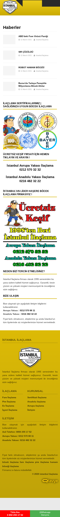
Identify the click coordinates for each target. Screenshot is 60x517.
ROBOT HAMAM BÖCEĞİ (31, 67)
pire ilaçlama (42, 462)
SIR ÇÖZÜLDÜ (25, 52)
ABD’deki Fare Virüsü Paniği (33, 36)
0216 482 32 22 (30, 181)
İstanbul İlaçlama (42, 40)
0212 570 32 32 (30, 169)
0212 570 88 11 (27, 310)
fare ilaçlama (27, 462)
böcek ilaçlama (10, 462)
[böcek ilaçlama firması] (30, 357)
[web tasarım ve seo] (30, 483)
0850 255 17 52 (24, 432)
